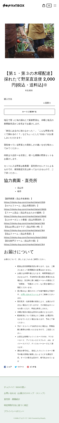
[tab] (36, 188)
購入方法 (8, 99)
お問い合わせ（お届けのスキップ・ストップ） (25, 393)
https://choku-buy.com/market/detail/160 (24, 223)
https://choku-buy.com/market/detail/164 (24, 230)
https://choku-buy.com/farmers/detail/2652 (25, 237)
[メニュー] (55, 5)
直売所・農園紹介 (12, 399)
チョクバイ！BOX (25, 418)
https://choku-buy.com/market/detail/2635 (25, 209)
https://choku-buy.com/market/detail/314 (24, 244)
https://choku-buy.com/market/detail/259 (24, 202)
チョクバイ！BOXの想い (15, 387)
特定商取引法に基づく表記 (16, 405)
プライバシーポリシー (14, 411)
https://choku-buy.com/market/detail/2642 (25, 216)
